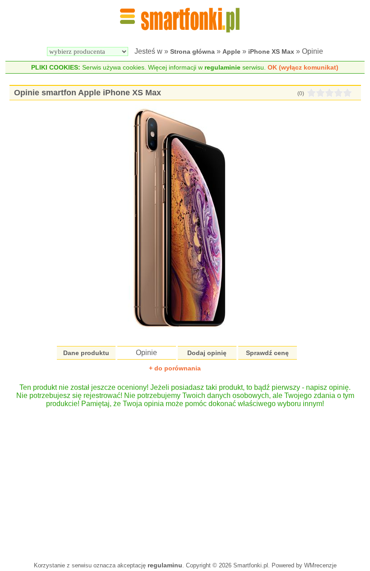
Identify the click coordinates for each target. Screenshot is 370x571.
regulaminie (222, 67)
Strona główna (192, 51)
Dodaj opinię (207, 352)
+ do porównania (175, 368)
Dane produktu (86, 352)
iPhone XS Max (271, 51)
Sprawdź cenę (267, 352)
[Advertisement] (185, 480)
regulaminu (165, 565)
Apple (231, 51)
